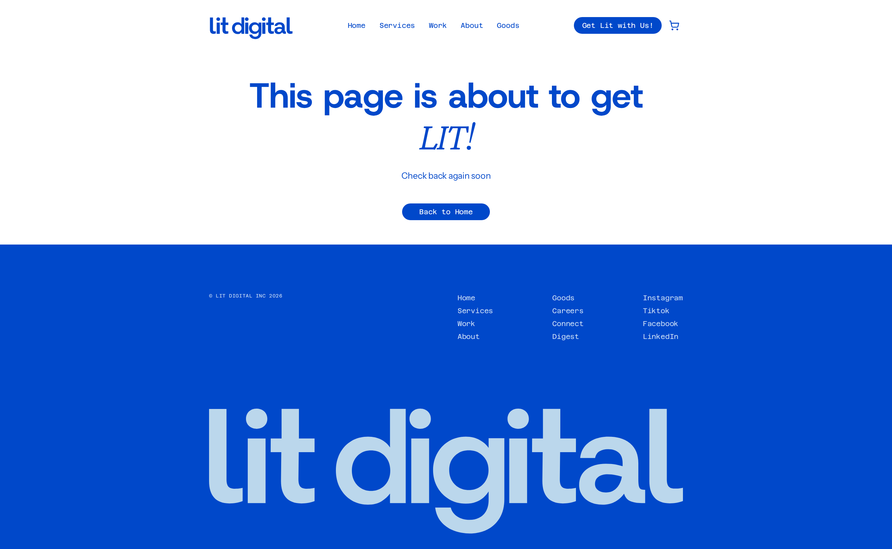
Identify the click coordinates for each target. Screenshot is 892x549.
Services (397, 25)
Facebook (660, 323)
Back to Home (446, 212)
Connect (568, 323)
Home (357, 25)
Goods (508, 25)
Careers (568, 311)
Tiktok (656, 311)
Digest (565, 336)
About (472, 25)
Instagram (663, 298)
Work (438, 25)
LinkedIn (660, 336)
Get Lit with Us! (618, 25)
